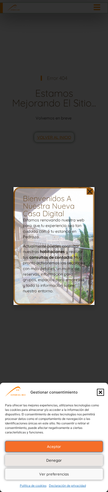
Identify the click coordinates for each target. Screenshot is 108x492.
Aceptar (54, 446)
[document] (54, 246)
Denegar (54, 460)
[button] (100, 392)
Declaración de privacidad (67, 485)
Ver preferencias (54, 474)
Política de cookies (33, 485)
